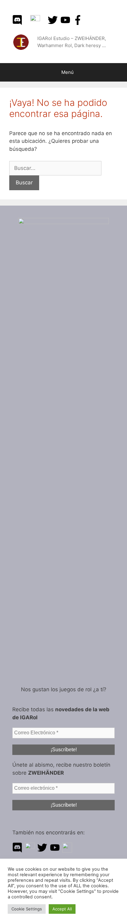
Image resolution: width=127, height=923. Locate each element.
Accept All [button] (62, 908)
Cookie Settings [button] (26, 908)
